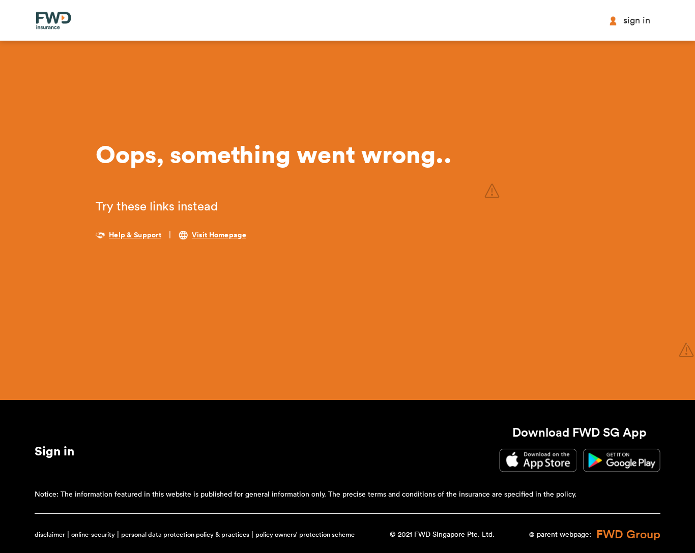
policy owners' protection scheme (305, 534)
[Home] (53, 20)
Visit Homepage (219, 235)
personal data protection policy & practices (185, 534)
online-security (93, 534)
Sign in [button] (636, 20)
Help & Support (135, 235)
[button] (54, 453)
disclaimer (50, 534)
